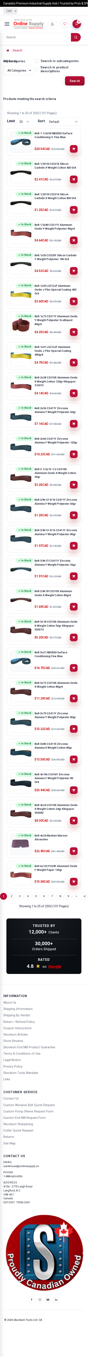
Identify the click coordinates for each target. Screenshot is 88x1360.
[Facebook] (31, 1299)
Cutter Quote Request (18, 1130)
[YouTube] (48, 1299)
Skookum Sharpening (18, 1124)
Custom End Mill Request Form (24, 1118)
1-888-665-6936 (12, 1176)
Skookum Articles (15, 1034)
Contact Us (11, 1098)
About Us (9, 1002)
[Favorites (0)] (65, 24)
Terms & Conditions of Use (21, 1053)
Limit (11, 121)
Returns (8, 1137)
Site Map (9, 1143)
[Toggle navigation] (7, 24)
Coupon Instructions (17, 1028)
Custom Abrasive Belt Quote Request (29, 1105)
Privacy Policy (13, 1066)
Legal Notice (12, 1060)
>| (84, 896)
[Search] (76, 37)
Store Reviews (13, 1041)
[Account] (52, 24)
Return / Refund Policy (19, 1022)
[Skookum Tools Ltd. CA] (28, 23)
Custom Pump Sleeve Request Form (28, 1111)
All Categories (14, 61)
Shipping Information (18, 1009)
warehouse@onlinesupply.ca (21, 1166)
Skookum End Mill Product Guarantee (29, 1047)
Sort (41, 121)
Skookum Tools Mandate (20, 1073)
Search (17, 50)
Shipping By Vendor (16, 1015)
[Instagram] (39, 1299)
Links (6, 1079)
